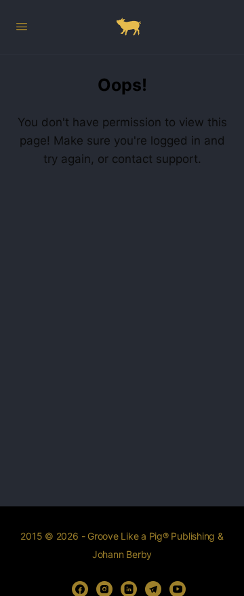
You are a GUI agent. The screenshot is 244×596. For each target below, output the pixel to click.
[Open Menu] (22, 26)
